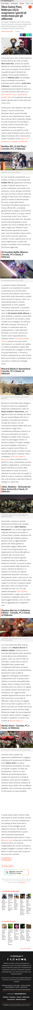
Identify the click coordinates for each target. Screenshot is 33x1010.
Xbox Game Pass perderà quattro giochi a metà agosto (16, 904)
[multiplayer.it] (16, 956)
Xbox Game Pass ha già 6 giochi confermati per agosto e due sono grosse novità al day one (22, 907)
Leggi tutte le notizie (25, 948)
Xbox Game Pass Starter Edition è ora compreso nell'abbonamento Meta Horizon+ (28, 906)
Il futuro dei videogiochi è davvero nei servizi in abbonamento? (10, 905)
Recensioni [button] (15, 3)
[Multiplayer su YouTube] (22, 959)
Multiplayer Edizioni (21, 999)
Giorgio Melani (10, 31)
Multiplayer (6, 997)
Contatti (17, 987)
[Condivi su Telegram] (30, 35)
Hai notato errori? (7, 866)
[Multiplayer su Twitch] (19, 959)
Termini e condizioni (26, 985)
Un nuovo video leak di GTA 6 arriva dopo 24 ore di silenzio (4, 934)
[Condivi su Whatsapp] (27, 35)
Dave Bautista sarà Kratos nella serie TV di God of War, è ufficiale (28, 935)
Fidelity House (25, 997)
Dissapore (19, 997)
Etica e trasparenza (9, 987)
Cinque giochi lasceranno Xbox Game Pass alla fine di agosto (4, 904)
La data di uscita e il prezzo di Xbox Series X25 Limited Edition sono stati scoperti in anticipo (10, 937)
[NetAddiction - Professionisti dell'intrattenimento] (20, 994)
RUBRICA (3, 31)
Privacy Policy (16, 985)
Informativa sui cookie (7, 985)
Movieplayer (13, 997)
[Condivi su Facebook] (21, 35)
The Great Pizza (11, 999)
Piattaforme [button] (6, 3)
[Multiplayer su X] (11, 959)
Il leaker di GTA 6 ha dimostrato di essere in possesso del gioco (16, 934)
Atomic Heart (8, 840)
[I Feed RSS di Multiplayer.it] (25, 959)
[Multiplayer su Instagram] (14, 959)
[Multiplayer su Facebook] (8, 959)
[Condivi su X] (24, 35)
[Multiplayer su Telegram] (16, 959)
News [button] (22, 3)
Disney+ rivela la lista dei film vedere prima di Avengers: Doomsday (22, 935)
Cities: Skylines (21, 591)
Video (27, 3)
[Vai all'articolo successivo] (1, 638)
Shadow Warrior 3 (16, 721)
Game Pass (6, 859)
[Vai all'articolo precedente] (31, 638)
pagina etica (22, 882)
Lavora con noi (23, 987)
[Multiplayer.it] (7, 1)
